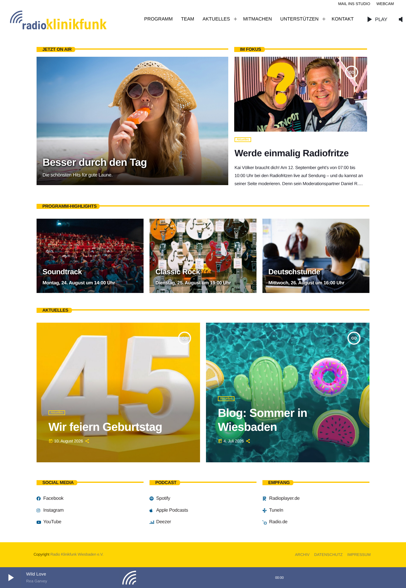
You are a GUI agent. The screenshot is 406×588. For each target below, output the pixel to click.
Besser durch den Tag (95, 162)
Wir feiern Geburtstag (105, 427)
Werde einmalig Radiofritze (292, 153)
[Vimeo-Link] (71, 19)
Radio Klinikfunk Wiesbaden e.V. (76, 554)
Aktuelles (243, 139)
